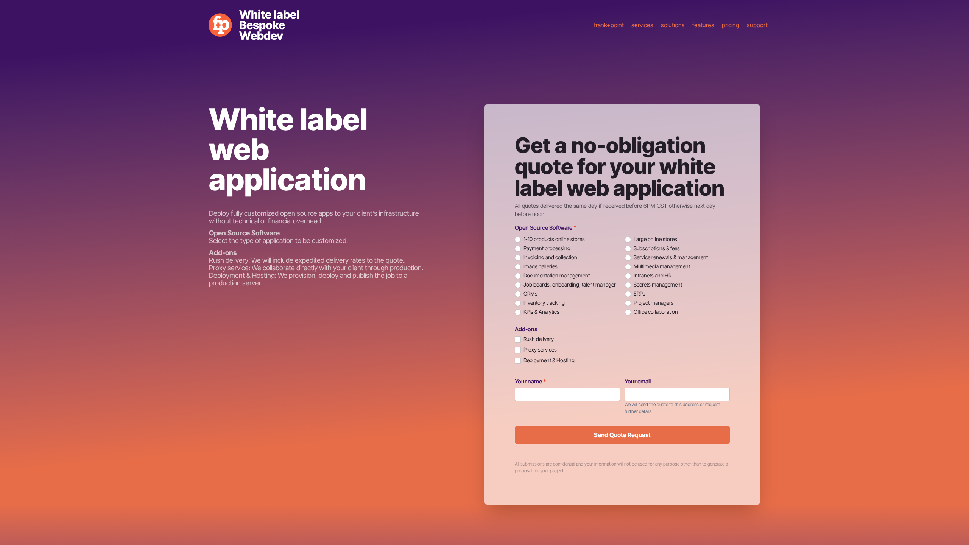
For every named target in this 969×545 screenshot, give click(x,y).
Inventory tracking (543, 302)
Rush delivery (538, 339)
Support (757, 25)
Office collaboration (655, 311)
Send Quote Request (622, 435)
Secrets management (657, 284)
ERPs (638, 293)
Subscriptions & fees (656, 248)
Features (703, 25)
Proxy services (539, 349)
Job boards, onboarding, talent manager (569, 284)
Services (642, 25)
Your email (638, 381)
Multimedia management (661, 266)
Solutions (673, 25)
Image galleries (540, 266)
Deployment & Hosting (548, 360)
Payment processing (546, 248)
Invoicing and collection (549, 257)
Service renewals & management (670, 257)
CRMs (529, 293)
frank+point (609, 25)
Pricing (730, 25)
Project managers (653, 302)
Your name (530, 381)
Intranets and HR (651, 275)
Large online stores (654, 239)
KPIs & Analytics (540, 311)
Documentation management (556, 275)
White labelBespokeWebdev (269, 25)
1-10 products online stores (553, 239)
